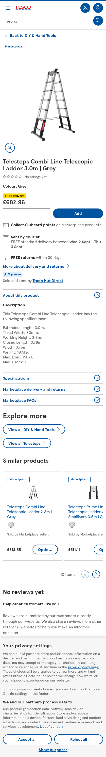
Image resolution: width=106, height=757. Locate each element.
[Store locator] (98, 8)
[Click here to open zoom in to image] (10, 148)
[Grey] (11, 524)
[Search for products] (98, 21)
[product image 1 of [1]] (53, 105)
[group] (32, 517)
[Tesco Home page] (23, 8)
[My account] (85, 8)
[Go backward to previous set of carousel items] (85, 574)
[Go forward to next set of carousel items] (96, 574)
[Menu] (8, 8)
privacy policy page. (83, 666)
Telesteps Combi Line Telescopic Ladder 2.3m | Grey (29, 511)
